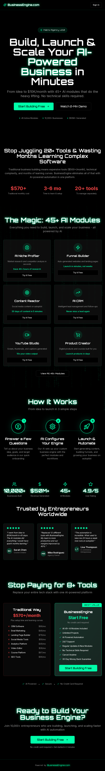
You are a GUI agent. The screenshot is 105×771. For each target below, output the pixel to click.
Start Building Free (31, 106)
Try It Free (27, 275)
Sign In (96, 5)
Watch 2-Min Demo (73, 106)
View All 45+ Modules (52, 373)
